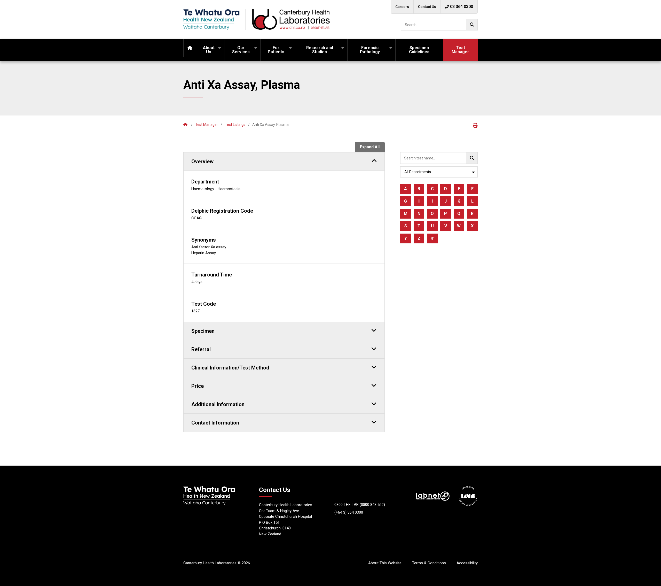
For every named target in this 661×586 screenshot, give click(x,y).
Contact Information (215, 423)
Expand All (370, 146)
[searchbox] (439, 24)
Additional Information (218, 404)
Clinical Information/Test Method (230, 368)
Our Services (241, 49)
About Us (209, 49)
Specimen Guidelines (419, 49)
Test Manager (460, 49)
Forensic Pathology (370, 49)
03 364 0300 (461, 6)
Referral (201, 349)
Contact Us (427, 7)
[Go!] (472, 24)
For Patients (276, 49)
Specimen (203, 331)
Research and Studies (319, 49)
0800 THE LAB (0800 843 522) (359, 504)
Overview (202, 161)
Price (197, 386)
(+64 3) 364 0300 (348, 512)
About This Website (385, 563)
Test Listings (235, 124)
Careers (402, 7)
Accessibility (467, 563)
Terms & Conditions (429, 563)
